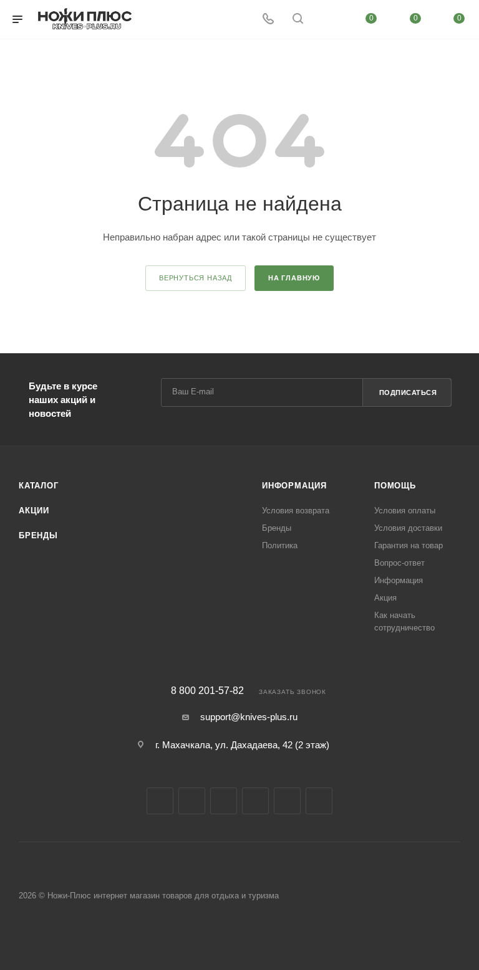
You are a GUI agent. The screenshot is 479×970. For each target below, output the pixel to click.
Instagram (191, 800)
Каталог (39, 485)
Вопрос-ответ (399, 563)
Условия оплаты (404, 510)
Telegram (223, 800)
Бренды (38, 535)
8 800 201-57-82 (207, 691)
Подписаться (408, 392)
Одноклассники (287, 800)
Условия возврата (295, 510)
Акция (385, 597)
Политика (280, 545)
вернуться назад (195, 278)
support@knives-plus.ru (249, 716)
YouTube (255, 800)
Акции (34, 510)
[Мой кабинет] (327, 19)
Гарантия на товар (408, 545)
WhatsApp (319, 800)
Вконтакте (160, 800)
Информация (294, 485)
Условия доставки (408, 528)
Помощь (395, 485)
